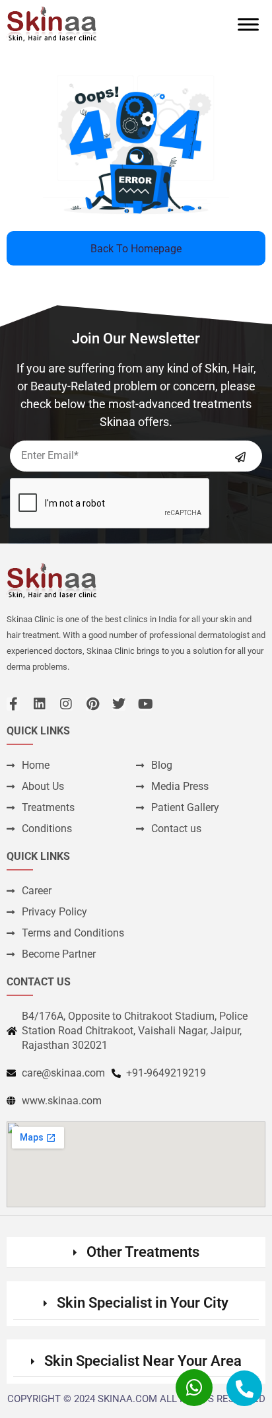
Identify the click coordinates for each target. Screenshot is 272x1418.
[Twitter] (118, 704)
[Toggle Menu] (248, 24)
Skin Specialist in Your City (142, 1302)
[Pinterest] (92, 704)
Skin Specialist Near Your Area (143, 1361)
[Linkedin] (39, 704)
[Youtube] (145, 704)
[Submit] (240, 457)
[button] (136, 1252)
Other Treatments (142, 1252)
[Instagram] (66, 704)
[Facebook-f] (13, 704)
